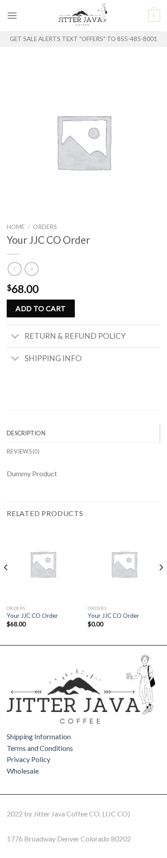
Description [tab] (26, 433)
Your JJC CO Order (32, 615)
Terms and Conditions (40, 748)
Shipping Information (39, 736)
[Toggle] (15, 337)
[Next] (160, 585)
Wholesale (23, 770)
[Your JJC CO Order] (43, 564)
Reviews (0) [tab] (23, 451)
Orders (45, 226)
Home (15, 226)
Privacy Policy (28, 759)
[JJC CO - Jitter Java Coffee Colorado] (84, 15)
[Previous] (6, 585)
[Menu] (12, 15)
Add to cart (40, 308)
